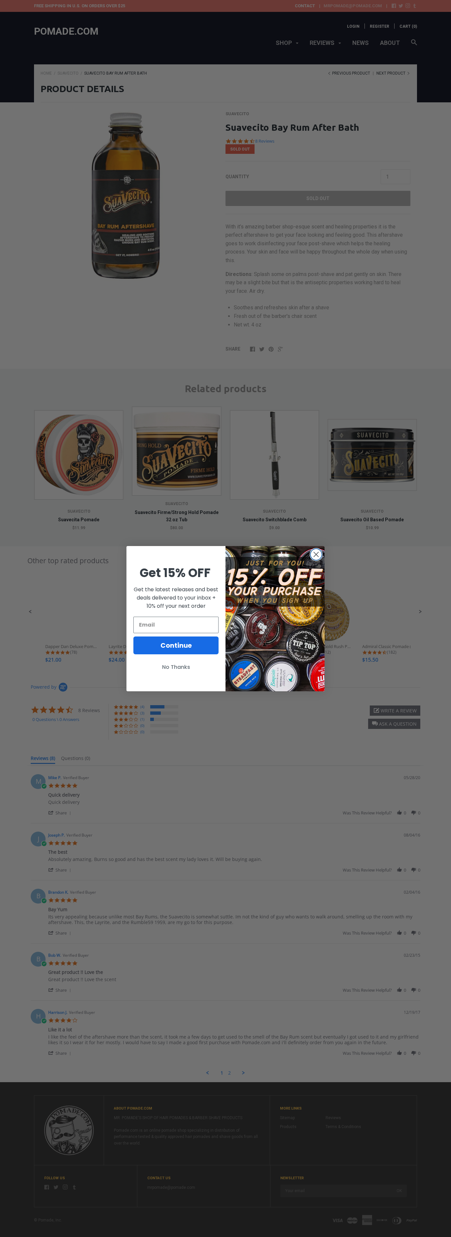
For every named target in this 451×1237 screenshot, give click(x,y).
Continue (176, 645)
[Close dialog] (316, 554)
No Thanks (176, 667)
